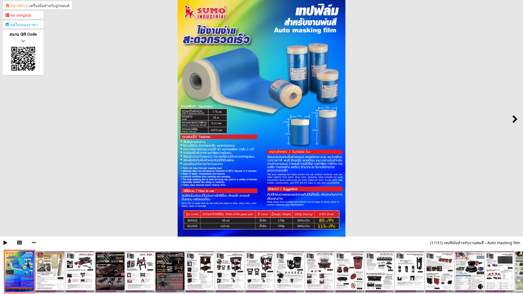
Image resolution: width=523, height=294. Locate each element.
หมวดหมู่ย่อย (20, 15)
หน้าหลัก (17, 5)
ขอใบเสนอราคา (23, 24)
